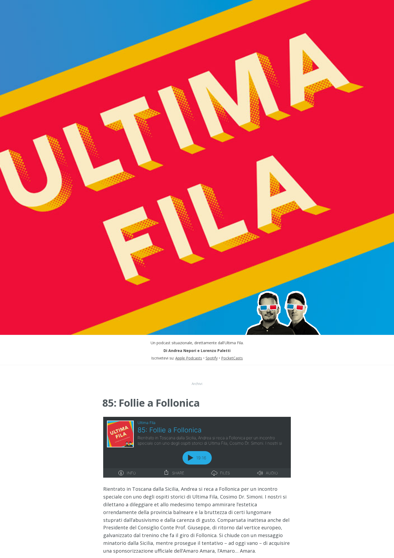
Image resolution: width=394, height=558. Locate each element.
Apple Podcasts (188, 358)
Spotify (212, 358)
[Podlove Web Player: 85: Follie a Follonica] (197, 447)
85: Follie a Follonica (151, 403)
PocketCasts (232, 358)
